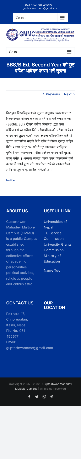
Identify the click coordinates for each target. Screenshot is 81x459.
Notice (10, 180)
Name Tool (52, 270)
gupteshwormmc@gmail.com (41, 8)
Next (67, 94)
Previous (53, 94)
